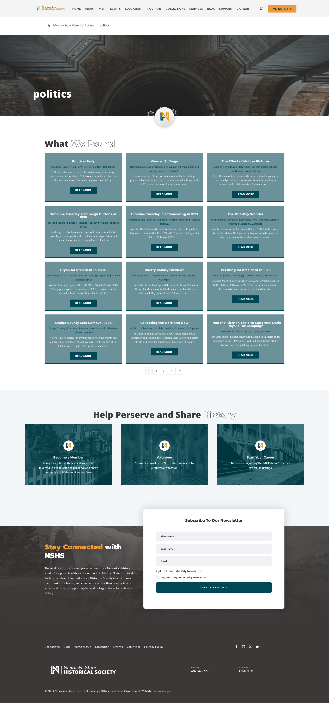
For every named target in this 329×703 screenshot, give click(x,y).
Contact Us (246, 671)
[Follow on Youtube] (257, 646)
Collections (52, 646)
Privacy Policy (153, 646)
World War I (271, 275)
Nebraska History (269, 219)
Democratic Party (57, 275)
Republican (109, 166)
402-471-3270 (200, 671)
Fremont (72, 328)
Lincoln (73, 275)
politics (97, 166)
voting (153, 170)
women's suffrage (169, 170)
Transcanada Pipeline (187, 328)
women (266, 331)
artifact (134, 328)
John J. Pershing (233, 275)
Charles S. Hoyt (140, 275)
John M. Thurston (157, 219)
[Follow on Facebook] (236, 646)
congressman (218, 219)
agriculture (227, 331)
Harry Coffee (83, 166)
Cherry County (159, 275)
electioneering (137, 219)
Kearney (173, 219)
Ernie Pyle (69, 166)
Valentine (164, 279)
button (52, 222)
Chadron (56, 166)
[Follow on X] (250, 646)
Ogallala (158, 328)
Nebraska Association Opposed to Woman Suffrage (158, 166)
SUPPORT (244, 667)
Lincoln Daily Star (89, 275)
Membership (82, 646)
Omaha (61, 222)
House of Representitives (242, 219)
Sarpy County (252, 331)
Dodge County (57, 328)
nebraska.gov (162, 691)
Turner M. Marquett (250, 223)
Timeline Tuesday (87, 222)
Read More (83, 190)
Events (118, 646)
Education (102, 646)
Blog (66, 646)
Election (217, 275)
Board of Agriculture (224, 166)
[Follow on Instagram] (243, 646)
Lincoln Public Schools (264, 166)
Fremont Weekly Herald (92, 328)
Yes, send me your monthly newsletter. (183, 577)
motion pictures (240, 170)
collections (146, 328)
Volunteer (133, 646)
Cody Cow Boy (178, 275)
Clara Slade (243, 166)
